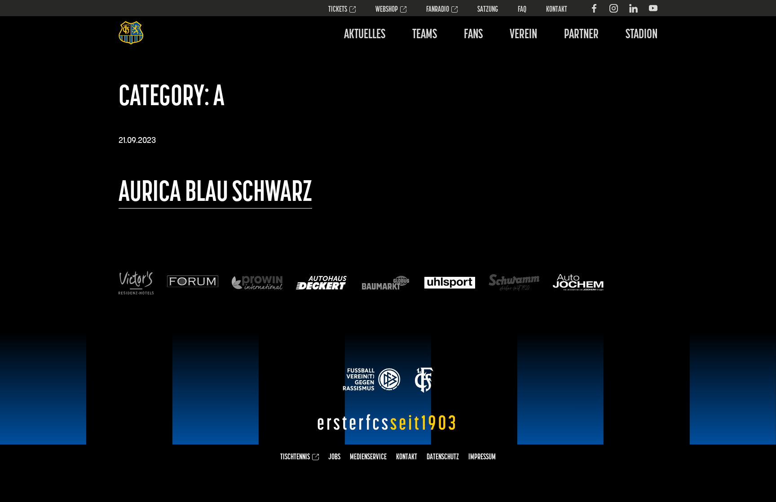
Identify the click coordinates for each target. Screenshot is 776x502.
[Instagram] (613, 8)
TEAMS (424, 35)
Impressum (482, 457)
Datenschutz (443, 457)
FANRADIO (437, 10)
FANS (473, 35)
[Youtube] (653, 8)
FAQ (522, 10)
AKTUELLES (364, 35)
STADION (641, 35)
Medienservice (368, 457)
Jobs (334, 457)
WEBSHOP (386, 10)
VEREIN (523, 35)
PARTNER (581, 35)
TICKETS (337, 10)
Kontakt (556, 10)
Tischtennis (295, 457)
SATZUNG (487, 10)
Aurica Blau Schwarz (215, 193)
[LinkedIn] (633, 8)
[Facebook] (594, 8)
